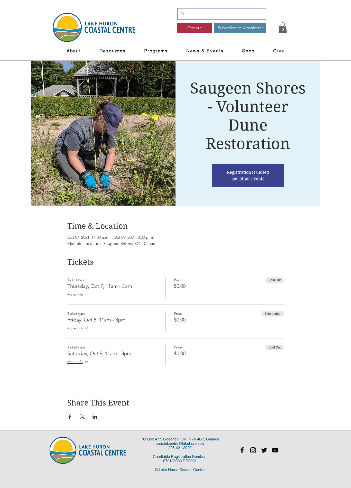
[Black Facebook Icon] (242, 450)
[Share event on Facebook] (69, 417)
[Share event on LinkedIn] (95, 417)
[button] (73, 50)
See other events (248, 178)
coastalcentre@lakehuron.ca (180, 443)
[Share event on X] (82, 417)
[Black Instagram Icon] (253, 450)
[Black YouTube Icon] (275, 450)
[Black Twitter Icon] (264, 450)
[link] (282, 27)
